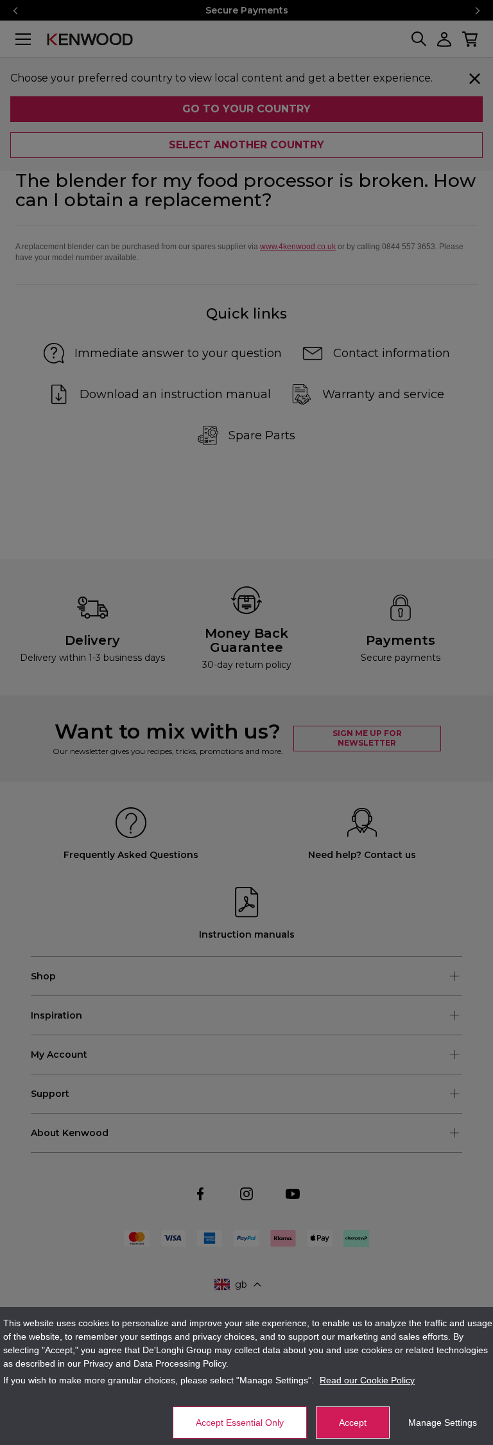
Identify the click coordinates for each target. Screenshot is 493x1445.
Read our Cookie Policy (367, 1380)
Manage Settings (442, 1422)
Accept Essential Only (240, 1422)
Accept (353, 1422)
